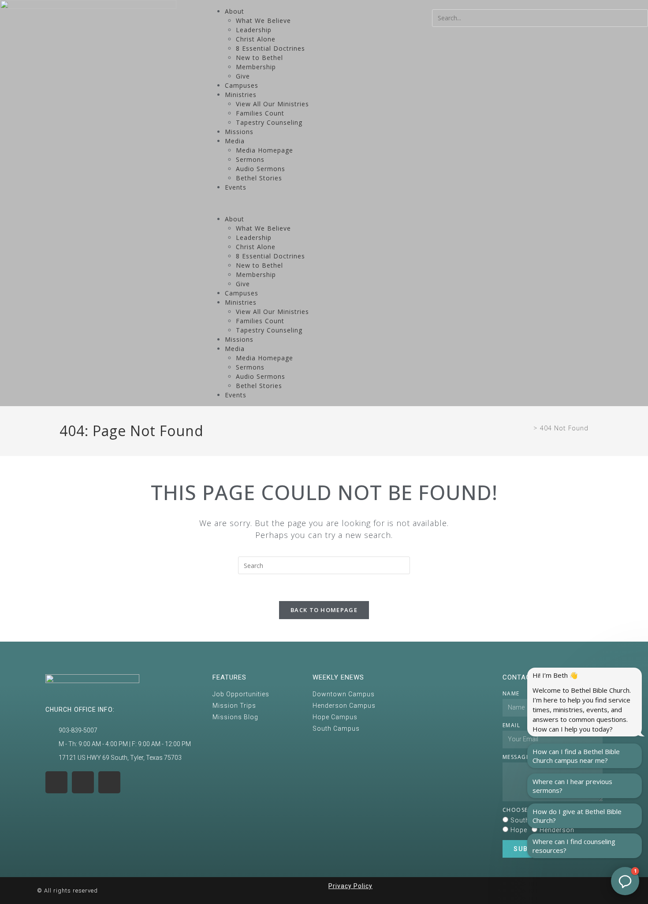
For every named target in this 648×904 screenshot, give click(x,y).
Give (243, 76)
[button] (324, 203)
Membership (256, 67)
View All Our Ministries (272, 104)
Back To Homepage (324, 610)
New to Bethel (259, 57)
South (519, 820)
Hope (518, 829)
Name (511, 693)
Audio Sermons (260, 168)
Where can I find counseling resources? (574, 846)
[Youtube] (83, 782)
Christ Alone (256, 39)
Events (235, 187)
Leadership (254, 30)
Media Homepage (264, 150)
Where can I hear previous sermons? (572, 786)
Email (512, 725)
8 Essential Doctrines (270, 48)
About (234, 11)
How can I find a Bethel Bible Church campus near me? (576, 756)
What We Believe (263, 20)
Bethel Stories (259, 178)
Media (235, 141)
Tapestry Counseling (269, 122)
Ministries (241, 94)
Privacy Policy (350, 885)
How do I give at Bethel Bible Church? (577, 816)
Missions (239, 131)
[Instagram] (56, 782)
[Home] (528, 428)
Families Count (260, 113)
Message (516, 757)
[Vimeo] (109, 782)
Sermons (250, 159)
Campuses (241, 85)
